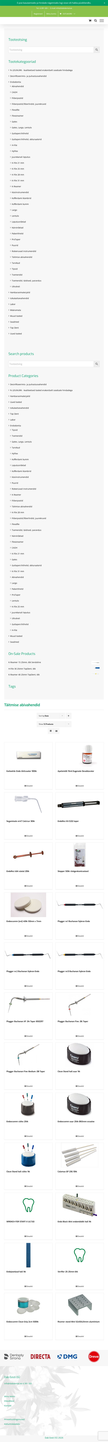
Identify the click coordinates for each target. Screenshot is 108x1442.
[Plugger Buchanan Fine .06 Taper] (80, 1005)
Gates (14, 121)
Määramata (15, 310)
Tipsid (15, 269)
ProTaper (16, 239)
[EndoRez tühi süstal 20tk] (28, 854)
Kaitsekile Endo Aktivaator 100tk (21, 771)
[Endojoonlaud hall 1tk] (28, 1255)
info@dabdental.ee (13, 1383)
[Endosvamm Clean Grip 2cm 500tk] (28, 1305)
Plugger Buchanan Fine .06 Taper (73, 1021)
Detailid (29, 786)
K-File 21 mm (18, 163)
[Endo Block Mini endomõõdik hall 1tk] (80, 1205)
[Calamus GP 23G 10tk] (80, 1155)
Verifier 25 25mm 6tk (68, 1271)
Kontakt (7, 1405)
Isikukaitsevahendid (19, 298)
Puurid (15, 245)
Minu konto (9, 1396)
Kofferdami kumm (20, 204)
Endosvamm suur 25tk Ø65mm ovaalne (76, 1121)
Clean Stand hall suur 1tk (69, 1071)
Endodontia (15, 82)
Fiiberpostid (17, 98)
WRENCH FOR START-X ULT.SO (20, 1221)
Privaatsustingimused (14, 1419)
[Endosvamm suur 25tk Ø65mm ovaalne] (80, 1105)
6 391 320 (27, 1383)
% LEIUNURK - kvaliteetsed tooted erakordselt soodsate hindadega (41, 70)
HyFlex (15, 151)
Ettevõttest (9, 1401)
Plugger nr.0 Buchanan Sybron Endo (74, 971)
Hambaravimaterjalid (20, 292)
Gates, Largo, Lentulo (22, 127)
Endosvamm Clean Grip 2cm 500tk (22, 1321)
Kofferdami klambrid (21, 198)
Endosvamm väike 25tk (17, 1121)
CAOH (14, 92)
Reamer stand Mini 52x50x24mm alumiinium (79, 1321)
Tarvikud (16, 263)
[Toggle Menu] (101, 20)
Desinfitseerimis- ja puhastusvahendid (28, 76)
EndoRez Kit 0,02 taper (68, 821)
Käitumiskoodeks (12, 1424)
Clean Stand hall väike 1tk (18, 1171)
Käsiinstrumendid (20, 192)
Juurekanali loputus (21, 157)
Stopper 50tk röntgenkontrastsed (73, 871)
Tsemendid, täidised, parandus (26, 280)
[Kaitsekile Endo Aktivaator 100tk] (28, 754)
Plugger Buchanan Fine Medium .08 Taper (25, 1071)
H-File (14, 145)
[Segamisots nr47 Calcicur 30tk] (28, 804)
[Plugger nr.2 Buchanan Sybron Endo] (28, 955)
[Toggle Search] (95, 20)
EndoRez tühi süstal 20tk (17, 871)
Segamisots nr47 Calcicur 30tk (20, 821)
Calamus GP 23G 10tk (67, 1171)
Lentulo (15, 216)
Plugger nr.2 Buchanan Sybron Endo (22, 971)
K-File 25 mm (18, 168)
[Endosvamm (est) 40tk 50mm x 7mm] (28, 905)
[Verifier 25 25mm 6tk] (80, 1255)
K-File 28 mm (18, 174)
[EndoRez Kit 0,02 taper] (80, 804)
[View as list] (56, 731)
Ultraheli (16, 286)
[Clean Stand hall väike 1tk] (28, 1155)
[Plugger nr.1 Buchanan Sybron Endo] (80, 905)
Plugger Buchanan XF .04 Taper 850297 (24, 1021)
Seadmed (14, 322)
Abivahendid (18, 86)
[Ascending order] (68, 716)
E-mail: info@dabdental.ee (61, 8)
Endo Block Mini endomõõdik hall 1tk (74, 1221)
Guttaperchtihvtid (20, 133)
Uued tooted (16, 333)
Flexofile (15, 110)
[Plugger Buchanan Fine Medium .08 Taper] (28, 1055)
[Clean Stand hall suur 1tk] (80, 1055)
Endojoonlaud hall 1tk (16, 1271)
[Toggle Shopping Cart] (90, 20)
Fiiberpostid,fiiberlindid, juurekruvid (29, 104)
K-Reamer (16, 186)
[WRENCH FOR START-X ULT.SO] (28, 1205)
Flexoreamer (17, 115)
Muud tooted (16, 316)
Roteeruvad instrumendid (24, 251)
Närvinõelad (17, 227)
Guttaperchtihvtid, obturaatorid (27, 139)
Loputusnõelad (19, 221)
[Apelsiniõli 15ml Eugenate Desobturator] (80, 754)
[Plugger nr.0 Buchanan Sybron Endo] (80, 955)
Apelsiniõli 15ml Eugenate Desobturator (76, 771)
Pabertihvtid (17, 233)
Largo (14, 210)
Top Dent (14, 327)
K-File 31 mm (18, 180)
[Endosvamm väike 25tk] (28, 1105)
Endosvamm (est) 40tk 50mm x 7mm (23, 921)
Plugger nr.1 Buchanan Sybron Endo (74, 921)
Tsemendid (17, 274)
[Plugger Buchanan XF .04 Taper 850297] (28, 1005)
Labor (12, 304)
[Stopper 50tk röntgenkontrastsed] (80, 854)
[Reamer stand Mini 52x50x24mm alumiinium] (80, 1305)
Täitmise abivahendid (22, 257)
